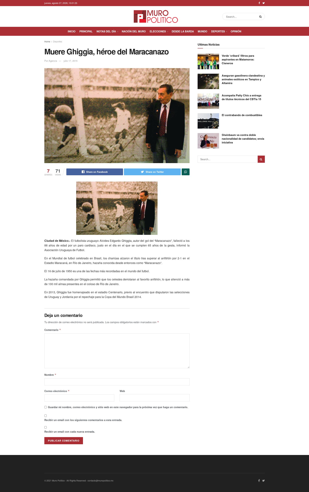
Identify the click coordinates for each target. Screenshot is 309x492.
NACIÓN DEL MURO (134, 31)
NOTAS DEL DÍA (106, 31)
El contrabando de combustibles (242, 115)
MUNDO (202, 31)
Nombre (50, 374)
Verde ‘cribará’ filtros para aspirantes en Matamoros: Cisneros (238, 59)
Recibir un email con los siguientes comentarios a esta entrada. (83, 420)
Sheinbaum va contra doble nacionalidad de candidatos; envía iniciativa (243, 138)
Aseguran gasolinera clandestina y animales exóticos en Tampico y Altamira (243, 79)
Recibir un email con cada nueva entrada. (69, 431)
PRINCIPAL (86, 31)
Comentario (52, 330)
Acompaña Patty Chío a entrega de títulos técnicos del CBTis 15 (241, 97)
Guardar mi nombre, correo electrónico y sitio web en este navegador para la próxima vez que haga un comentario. (118, 407)
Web (122, 391)
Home (47, 41)
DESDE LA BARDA (183, 31)
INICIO (71, 31)
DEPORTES (218, 31)
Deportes (57, 41)
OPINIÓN (236, 31)
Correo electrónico (57, 391)
